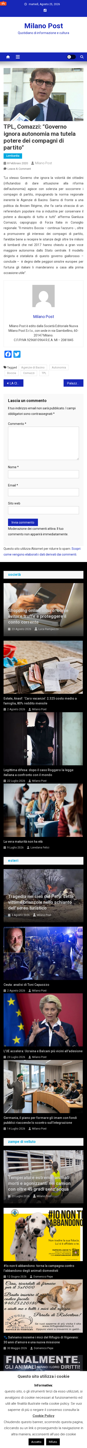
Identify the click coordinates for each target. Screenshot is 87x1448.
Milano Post (43, 26)
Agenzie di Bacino (33, 367)
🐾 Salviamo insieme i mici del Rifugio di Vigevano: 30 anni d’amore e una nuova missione (41, 1340)
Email (13, 485)
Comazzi (29, 373)
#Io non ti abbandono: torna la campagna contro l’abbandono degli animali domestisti (39, 1268)
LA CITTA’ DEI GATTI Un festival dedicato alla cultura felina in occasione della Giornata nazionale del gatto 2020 (17, 383)
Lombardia (12, 155)
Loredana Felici (40, 847)
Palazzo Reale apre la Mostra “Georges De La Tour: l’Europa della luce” (75, 383)
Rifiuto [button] (53, 1442)
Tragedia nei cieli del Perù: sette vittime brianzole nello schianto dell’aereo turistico (41, 902)
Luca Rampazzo (48, 629)
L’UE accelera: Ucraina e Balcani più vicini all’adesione (43, 1051)
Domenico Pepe (43, 1276)
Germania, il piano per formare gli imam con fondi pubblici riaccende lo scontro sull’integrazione (40, 1120)
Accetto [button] (36, 1442)
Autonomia (59, 367)
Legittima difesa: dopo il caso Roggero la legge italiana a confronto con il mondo (38, 772)
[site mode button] (71, 57)
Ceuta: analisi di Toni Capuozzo (26, 984)
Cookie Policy (43, 1416)
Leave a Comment (19, 168)
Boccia (11, 373)
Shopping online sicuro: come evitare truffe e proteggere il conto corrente (38, 616)
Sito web (14, 503)
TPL (44, 373)
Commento (17, 424)
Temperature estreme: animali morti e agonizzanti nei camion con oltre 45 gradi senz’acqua (39, 1183)
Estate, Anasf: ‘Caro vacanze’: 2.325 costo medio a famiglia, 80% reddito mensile (40, 701)
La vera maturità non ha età (23, 841)
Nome (13, 467)
